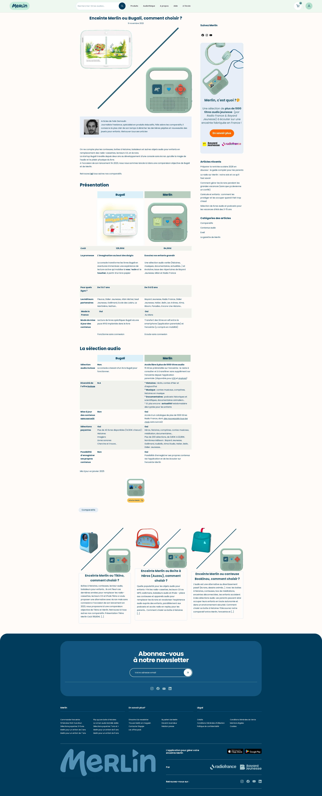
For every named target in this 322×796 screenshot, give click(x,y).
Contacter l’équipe (136, 726)
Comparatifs (206, 223)
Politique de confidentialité (208, 726)
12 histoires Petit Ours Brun (71, 723)
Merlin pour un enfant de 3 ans (73, 729)
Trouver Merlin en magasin (140, 723)
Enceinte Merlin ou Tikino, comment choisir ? (104, 577)
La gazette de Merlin (210, 237)
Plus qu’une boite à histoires (104, 719)
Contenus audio (208, 227)
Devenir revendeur (169, 723)
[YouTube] (210, 36)
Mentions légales (237, 723)
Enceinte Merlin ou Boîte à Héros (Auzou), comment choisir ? (161, 576)
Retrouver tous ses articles (134, 131)
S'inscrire (188, 672)
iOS (174, 378)
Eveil (202, 232)
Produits (134, 6)
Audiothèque (149, 6)
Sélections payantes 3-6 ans (72, 726)
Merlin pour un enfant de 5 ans (106, 729)
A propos (164, 6)
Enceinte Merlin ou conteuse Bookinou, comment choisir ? (217, 576)
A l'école (186, 6)
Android (182, 378)
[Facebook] (202, 36)
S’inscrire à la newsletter (138, 719)
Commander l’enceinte (70, 719)
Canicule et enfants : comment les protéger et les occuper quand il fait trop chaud (220, 198)
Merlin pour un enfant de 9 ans (106, 733)
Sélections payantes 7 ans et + (106, 726)
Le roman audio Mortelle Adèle (105, 723)
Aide (176, 6)
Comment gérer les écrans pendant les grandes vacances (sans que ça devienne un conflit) (220, 186)
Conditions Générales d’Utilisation (211, 723)
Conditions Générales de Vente (243, 719)
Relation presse (168, 726)
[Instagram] (206, 36)
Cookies (233, 726)
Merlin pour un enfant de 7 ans (73, 733)
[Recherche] (122, 6)
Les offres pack (135, 729)
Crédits (200, 719)
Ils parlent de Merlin (169, 719)
